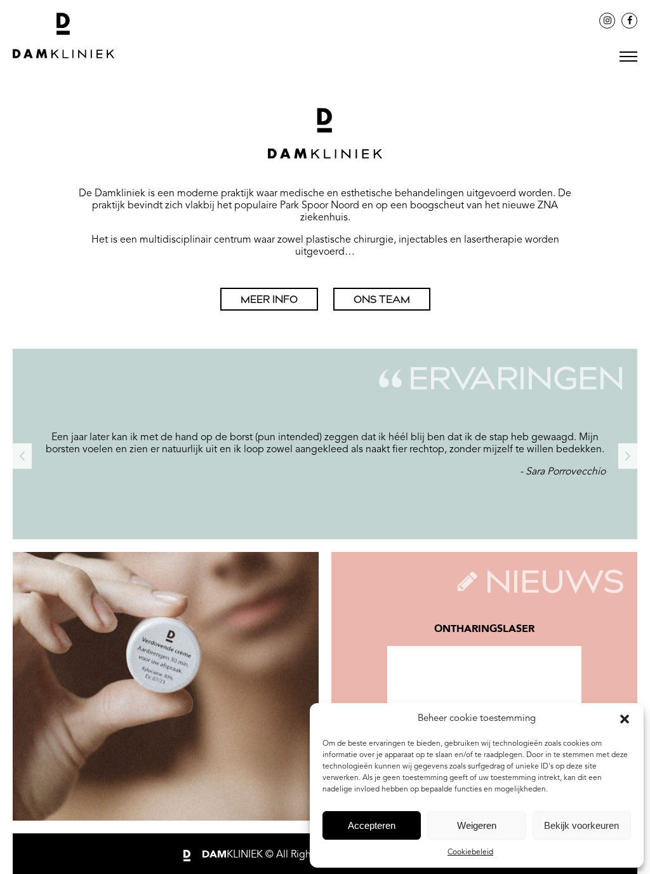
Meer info (269, 300)
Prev (22, 456)
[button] (624, 719)
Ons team (382, 300)
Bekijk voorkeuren (581, 825)
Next (627, 456)
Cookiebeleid (470, 852)
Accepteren (371, 825)
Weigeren (476, 825)
